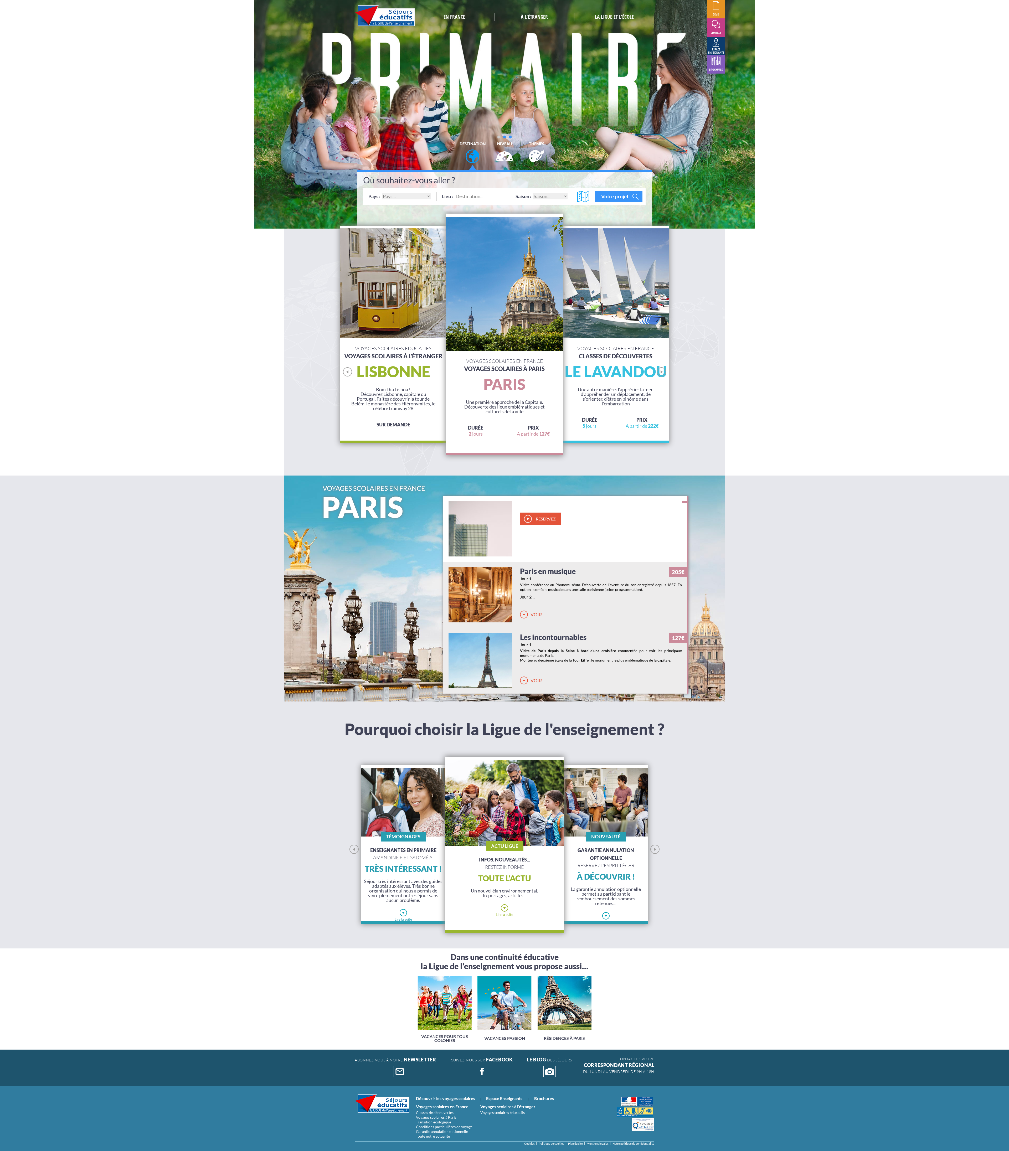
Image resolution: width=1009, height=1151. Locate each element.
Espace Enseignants (504, 1098)
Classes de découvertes (435, 1112)
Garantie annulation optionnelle (442, 1131)
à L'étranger (534, 16)
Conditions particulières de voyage (444, 1126)
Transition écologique (433, 1122)
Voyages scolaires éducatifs (502, 1112)
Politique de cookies (551, 1143)
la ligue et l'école (614, 16)
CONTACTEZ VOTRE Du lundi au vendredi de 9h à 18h (618, 1065)
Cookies (529, 1143)
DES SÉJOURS (549, 1060)
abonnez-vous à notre (395, 1060)
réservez (546, 518)
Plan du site (575, 1143)
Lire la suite (403, 919)
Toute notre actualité (433, 1136)
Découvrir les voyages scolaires (445, 1098)
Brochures (544, 1098)
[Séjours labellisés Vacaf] (635, 1112)
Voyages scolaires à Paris (436, 1117)
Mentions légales (598, 1143)
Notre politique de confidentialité (633, 1143)
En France (454, 16)
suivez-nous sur (482, 1060)
